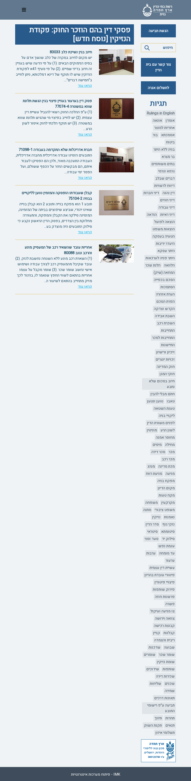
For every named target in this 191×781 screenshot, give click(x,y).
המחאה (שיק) (164, 272)
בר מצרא (168, 157)
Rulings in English (161, 113)
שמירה (170, 691)
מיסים (157, 444)
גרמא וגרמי (166, 171)
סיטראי (152, 531)
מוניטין (152, 430)
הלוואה (169, 265)
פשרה (170, 604)
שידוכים (152, 669)
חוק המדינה (166, 366)
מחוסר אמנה (165, 437)
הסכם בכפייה (164, 280)
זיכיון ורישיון (165, 352)
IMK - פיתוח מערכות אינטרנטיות (95, 774)
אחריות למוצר (164, 128)
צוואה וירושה (165, 618)
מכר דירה (158, 452)
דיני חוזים (167, 200)
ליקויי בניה (167, 416)
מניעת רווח (154, 473)
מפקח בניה (166, 481)
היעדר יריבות (165, 243)
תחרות (170, 718)
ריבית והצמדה (164, 640)
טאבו (171, 401)
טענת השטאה (164, 408)
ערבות (151, 553)
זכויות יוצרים (165, 359)
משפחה (151, 502)
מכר (172, 452)
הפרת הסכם (165, 301)
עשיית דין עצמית (162, 568)
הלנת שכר (152, 265)
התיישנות (168, 345)
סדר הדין (152, 524)
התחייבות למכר (163, 338)
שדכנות (154, 647)
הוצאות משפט (164, 229)
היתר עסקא (166, 251)
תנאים (170, 725)
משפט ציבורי (165, 510)
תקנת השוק (153, 725)
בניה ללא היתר (164, 149)
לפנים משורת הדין (161, 423)
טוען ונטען (155, 401)
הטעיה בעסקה (164, 236)
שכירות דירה (165, 676)
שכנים (170, 683)
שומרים (149, 654)
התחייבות (168, 330)
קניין (156, 633)
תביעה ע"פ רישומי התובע (161, 708)
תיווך (158, 718)
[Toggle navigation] (24, 10)
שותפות (169, 669)
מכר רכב (168, 459)
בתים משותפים (163, 164)
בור (155, 135)
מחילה (170, 444)
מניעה (170, 473)
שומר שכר (167, 654)
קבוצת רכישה (164, 625)
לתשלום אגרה (158, 88)
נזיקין (156, 517)
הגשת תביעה (158, 31)
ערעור (170, 560)
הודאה (152, 214)
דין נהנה (169, 193)
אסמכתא (168, 135)
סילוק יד (168, 539)
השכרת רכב (166, 323)
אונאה (157, 120)
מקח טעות (167, 495)
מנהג (151, 466)
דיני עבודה (167, 207)
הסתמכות (167, 287)
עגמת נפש (166, 546)
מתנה (147, 510)
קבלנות (169, 633)
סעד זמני (151, 539)
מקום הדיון (166, 488)
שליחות (155, 683)
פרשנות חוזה (165, 597)
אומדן (170, 120)
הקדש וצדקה (164, 309)
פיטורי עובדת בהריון (159, 575)
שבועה (169, 647)
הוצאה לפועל (164, 222)
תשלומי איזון (165, 732)
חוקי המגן (167, 374)
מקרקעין (168, 502)
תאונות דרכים (164, 698)
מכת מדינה (166, 466)
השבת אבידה (165, 316)
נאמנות (169, 517)
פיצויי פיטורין (164, 582)
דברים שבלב (165, 178)
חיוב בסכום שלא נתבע (162, 384)
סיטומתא (168, 531)
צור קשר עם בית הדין (158, 67)
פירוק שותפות (164, 589)
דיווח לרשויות (164, 185)
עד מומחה (167, 553)
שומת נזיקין (166, 662)
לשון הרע (167, 430)
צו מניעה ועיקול (162, 611)
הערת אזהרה (165, 294)
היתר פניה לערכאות (160, 258)
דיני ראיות (167, 214)
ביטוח (170, 142)
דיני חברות (151, 193)
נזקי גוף (168, 524)
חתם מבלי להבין (162, 394)
